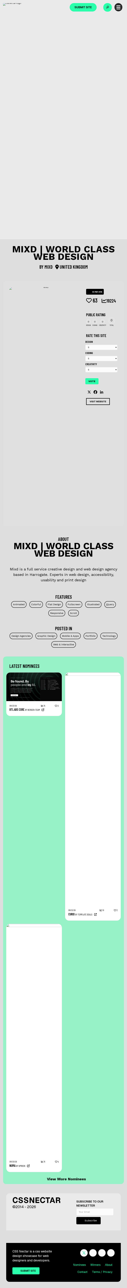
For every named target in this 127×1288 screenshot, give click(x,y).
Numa (12, 1165)
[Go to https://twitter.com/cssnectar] (84, 1253)
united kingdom (73, 267)
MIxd (48, 267)
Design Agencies (21, 635)
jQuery (110, 604)
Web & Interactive (63, 644)
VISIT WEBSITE (98, 401)
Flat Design (54, 604)
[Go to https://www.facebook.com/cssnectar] (93, 1253)
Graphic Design (46, 635)
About (108, 1265)
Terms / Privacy (102, 1272)
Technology (109, 635)
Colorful (36, 604)
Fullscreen (74, 604)
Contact (82, 1272)
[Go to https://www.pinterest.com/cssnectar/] (102, 1253)
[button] (107, 7)
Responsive (56, 613)
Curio (71, 914)
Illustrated (93, 604)
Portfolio (90, 635)
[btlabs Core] (34, 674)
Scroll (73, 613)
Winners (95, 1265)
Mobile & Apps (70, 635)
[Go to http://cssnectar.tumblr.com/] (111, 1253)
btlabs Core (16, 709)
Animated (19, 604)
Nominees (79, 1265)
